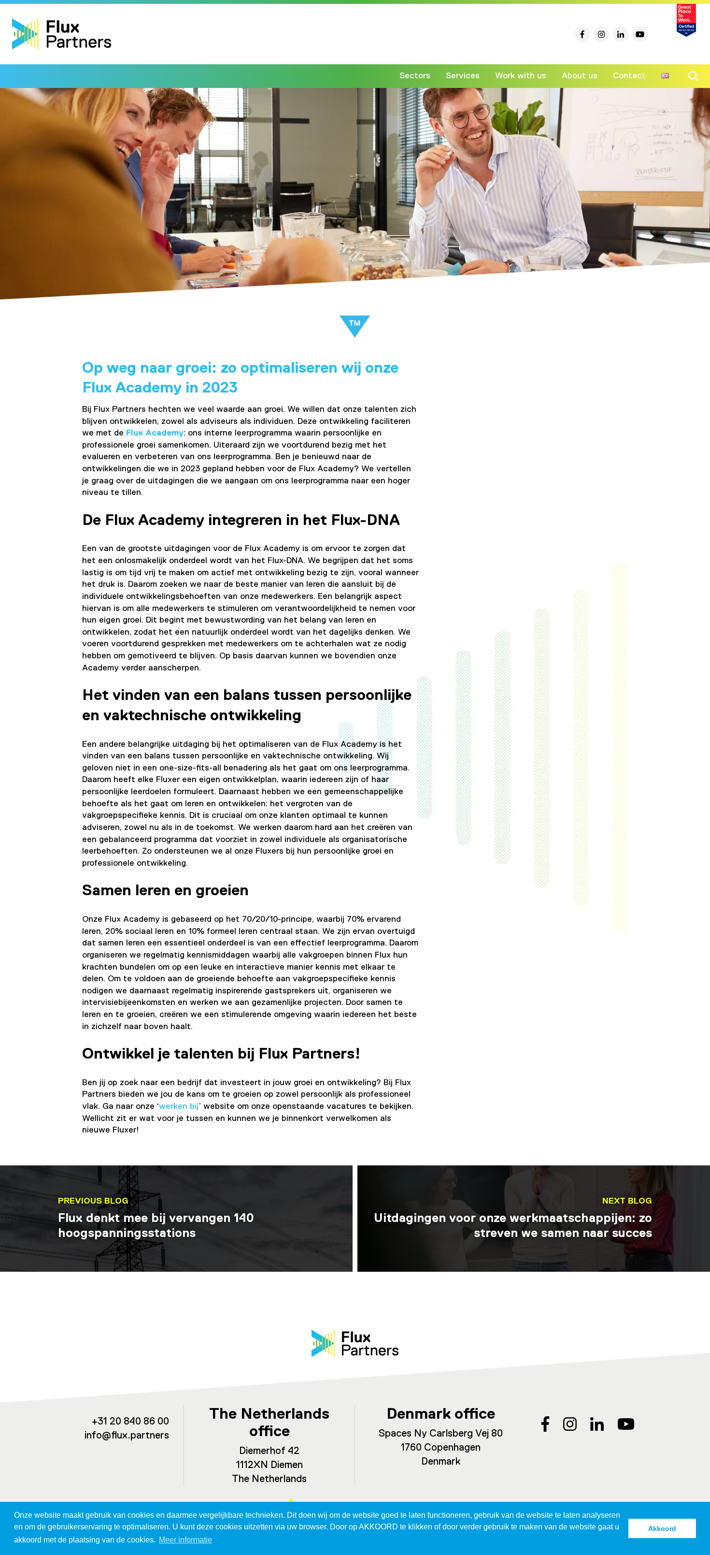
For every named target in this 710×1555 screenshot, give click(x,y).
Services (463, 76)
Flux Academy (155, 433)
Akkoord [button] (662, 1528)
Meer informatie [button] (185, 1540)
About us (579, 76)
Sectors (414, 76)
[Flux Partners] (61, 34)
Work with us (520, 76)
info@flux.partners (127, 1436)
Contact (629, 76)
